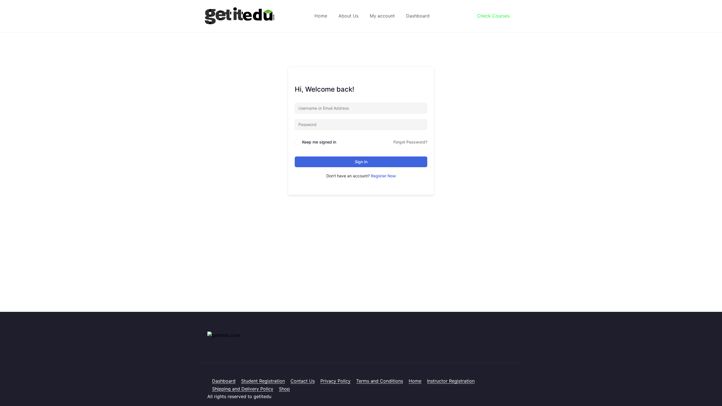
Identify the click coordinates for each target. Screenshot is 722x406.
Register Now (383, 175)
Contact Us (302, 381)
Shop (284, 389)
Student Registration (263, 381)
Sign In (361, 161)
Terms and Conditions (379, 381)
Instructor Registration (451, 381)
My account (382, 16)
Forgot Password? (410, 142)
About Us (348, 16)
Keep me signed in (319, 142)
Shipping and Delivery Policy (242, 389)
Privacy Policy (335, 381)
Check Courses (493, 16)
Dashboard (418, 16)
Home (320, 16)
